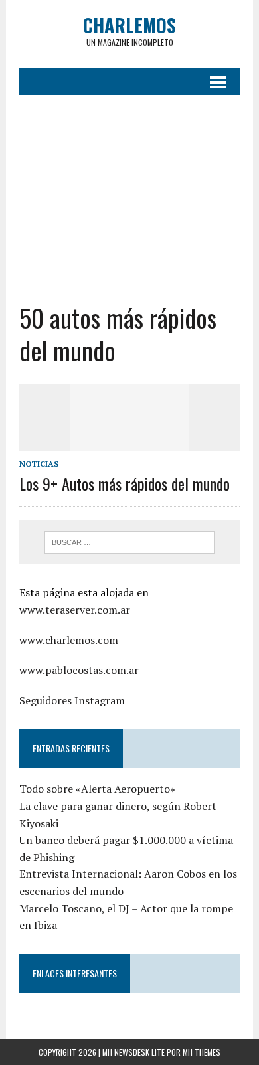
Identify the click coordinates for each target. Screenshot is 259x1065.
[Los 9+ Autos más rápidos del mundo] (129, 441)
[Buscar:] (129, 541)
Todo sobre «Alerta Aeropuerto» (97, 788)
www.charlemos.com (68, 640)
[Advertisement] (129, 199)
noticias (38, 464)
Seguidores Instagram (72, 700)
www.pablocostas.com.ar (79, 670)
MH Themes (201, 1052)
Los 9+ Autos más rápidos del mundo (124, 483)
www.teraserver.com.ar (74, 609)
